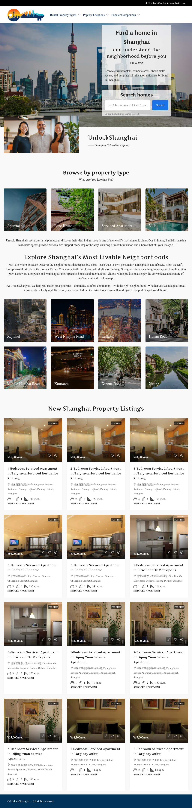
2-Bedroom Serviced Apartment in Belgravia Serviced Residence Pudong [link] (95, 473)
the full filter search (121, 113)
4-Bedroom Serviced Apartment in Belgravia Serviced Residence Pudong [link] (159, 473)
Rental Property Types (63, 15)
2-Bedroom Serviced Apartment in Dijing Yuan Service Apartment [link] (159, 657)
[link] (33, 440)
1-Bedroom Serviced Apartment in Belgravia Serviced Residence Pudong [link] (33, 473)
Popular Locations (94, 15)
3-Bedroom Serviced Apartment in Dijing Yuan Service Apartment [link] (33, 753)
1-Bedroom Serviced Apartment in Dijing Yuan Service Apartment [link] (95, 657)
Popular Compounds (123, 15)
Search (160, 105)
